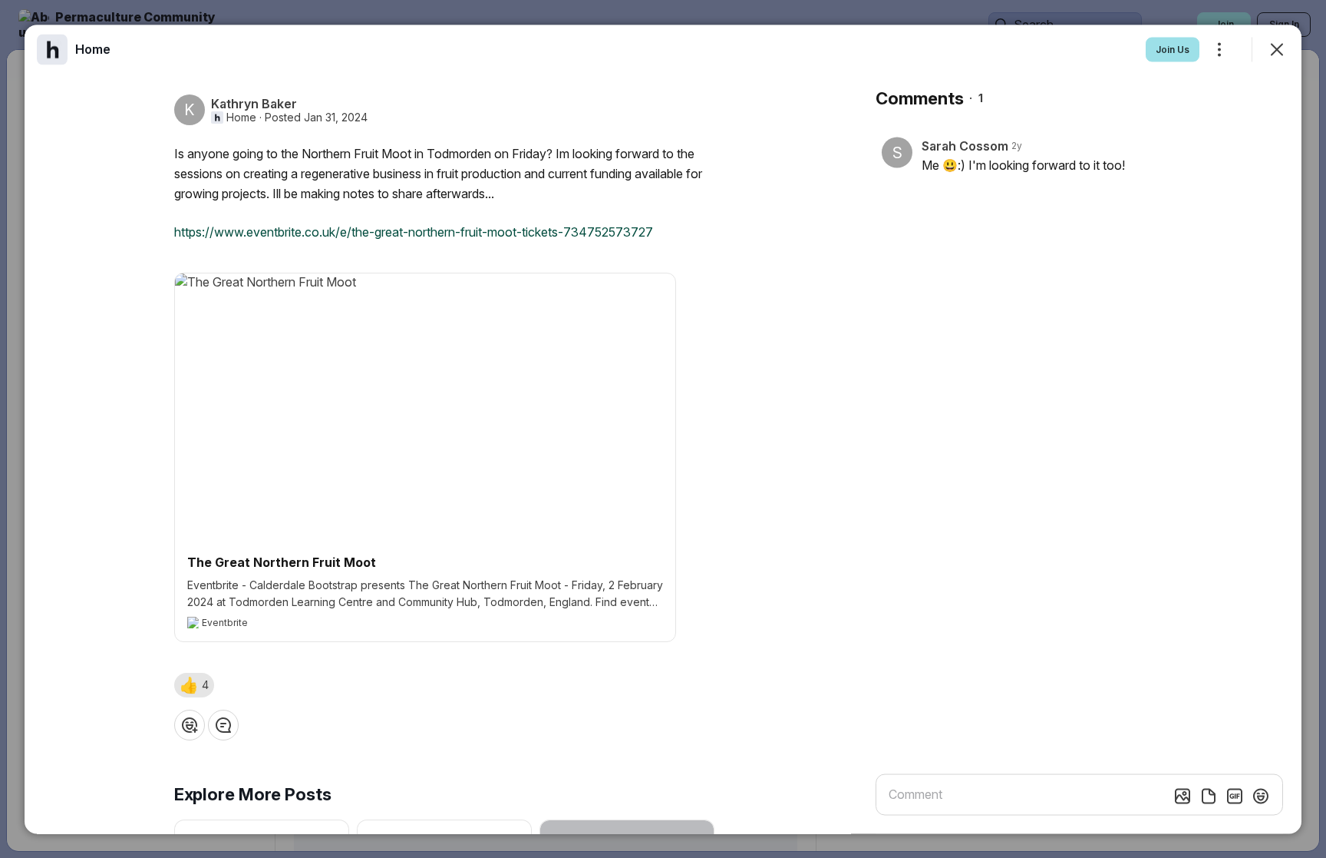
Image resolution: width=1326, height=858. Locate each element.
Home (241, 117)
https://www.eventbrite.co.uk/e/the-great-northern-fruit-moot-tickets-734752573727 (413, 231)
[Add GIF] (1234, 795)
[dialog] (663, 429)
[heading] (92, 48)
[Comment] (223, 724)
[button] (194, 684)
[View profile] (52, 49)
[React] (189, 724)
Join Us (1172, 49)
